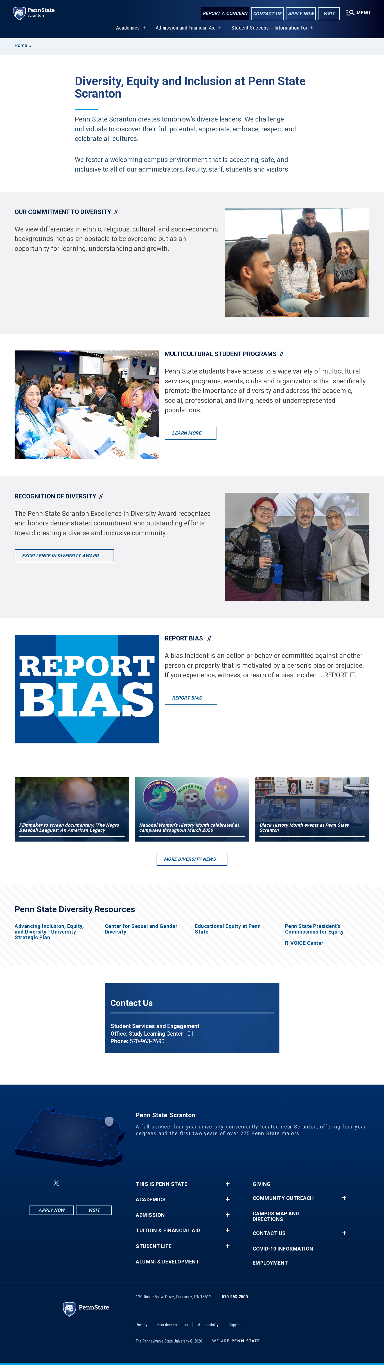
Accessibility (208, 1325)
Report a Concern (225, 13)
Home (21, 45)
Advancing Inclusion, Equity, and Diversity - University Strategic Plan (49, 931)
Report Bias (187, 698)
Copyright (236, 1325)
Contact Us (267, 13)
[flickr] (70, 1183)
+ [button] (227, 1183)
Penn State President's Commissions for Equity (314, 929)
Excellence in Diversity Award (61, 555)
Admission (150, 1215)
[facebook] (43, 1183)
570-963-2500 (235, 1296)
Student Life (153, 1246)
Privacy (141, 1325)
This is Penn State (161, 1184)
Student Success (250, 28)
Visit (329, 13)
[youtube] (84, 1183)
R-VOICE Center (304, 943)
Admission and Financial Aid (186, 28)
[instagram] (99, 1183)
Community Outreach (283, 1198)
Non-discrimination (172, 1325)
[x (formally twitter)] (56, 1183)
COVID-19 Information (283, 1249)
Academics (128, 28)
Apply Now (301, 13)
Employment (270, 1263)
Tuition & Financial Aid (168, 1230)
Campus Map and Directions (276, 1216)
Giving (262, 1184)
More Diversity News (190, 859)
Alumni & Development (167, 1262)
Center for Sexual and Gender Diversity (141, 929)
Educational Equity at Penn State (228, 929)
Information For (291, 28)
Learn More (187, 433)
